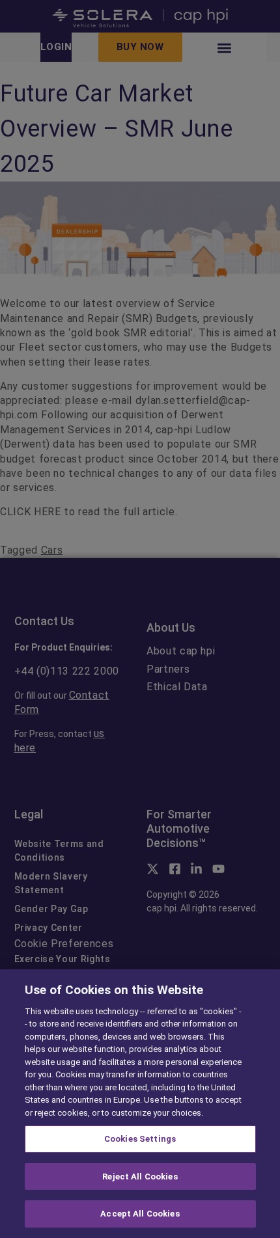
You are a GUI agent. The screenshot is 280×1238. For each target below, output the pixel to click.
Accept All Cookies (139, 1213)
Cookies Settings (140, 1139)
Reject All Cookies (139, 1176)
